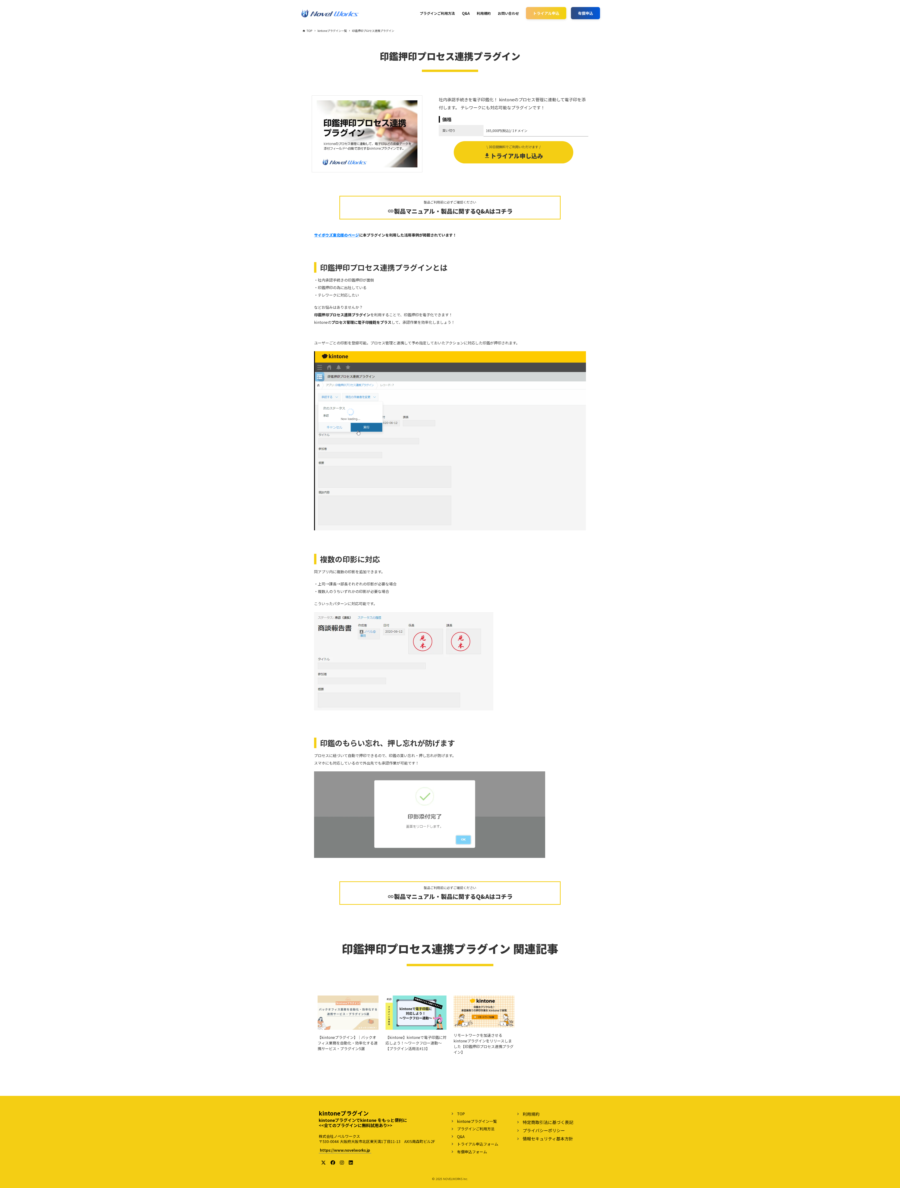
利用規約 (484, 13)
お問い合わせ (508, 13)
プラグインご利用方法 (437, 13)
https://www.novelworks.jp (345, 1150)
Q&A (466, 13)
